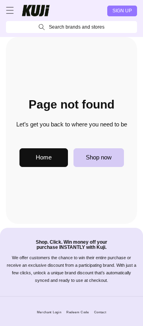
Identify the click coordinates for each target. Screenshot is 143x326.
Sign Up (122, 11)
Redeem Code (77, 312)
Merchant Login (49, 312)
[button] (10, 10)
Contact (100, 312)
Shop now (99, 157)
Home (44, 157)
